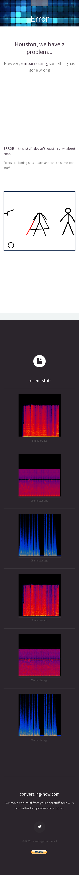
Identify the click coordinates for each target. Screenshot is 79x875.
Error (40, 18)
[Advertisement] (39, 108)
